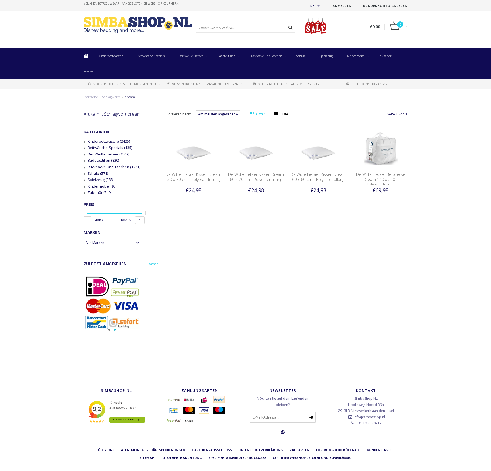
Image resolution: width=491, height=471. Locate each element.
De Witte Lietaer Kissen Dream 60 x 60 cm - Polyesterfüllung (318, 177)
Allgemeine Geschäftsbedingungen (153, 450)
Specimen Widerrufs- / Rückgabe (237, 457)
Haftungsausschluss (212, 450)
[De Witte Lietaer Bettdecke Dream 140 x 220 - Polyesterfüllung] (381, 148)
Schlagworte (111, 97)
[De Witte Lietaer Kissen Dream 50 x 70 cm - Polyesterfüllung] (193, 148)
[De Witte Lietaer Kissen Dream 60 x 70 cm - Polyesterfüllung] (256, 148)
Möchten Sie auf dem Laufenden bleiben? (282, 401)
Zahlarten (299, 450)
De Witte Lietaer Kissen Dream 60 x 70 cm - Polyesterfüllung (256, 177)
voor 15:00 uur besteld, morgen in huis (126, 84)
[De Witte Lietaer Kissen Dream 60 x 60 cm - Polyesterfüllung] (318, 148)
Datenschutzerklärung (260, 450)
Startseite (91, 97)
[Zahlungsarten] (174, 400)
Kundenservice (380, 450)
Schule (300, 56)
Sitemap (147, 457)
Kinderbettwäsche (110, 56)
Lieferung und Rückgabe (338, 450)
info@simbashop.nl (369, 417)
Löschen (153, 264)
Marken (89, 71)
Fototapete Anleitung (181, 457)
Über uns (106, 450)
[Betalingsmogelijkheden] (121, 304)
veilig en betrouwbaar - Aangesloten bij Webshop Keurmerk (131, 3)
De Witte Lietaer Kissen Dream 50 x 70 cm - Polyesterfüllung (193, 177)
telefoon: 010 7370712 (370, 84)
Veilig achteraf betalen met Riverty (288, 84)
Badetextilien (226, 56)
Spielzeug (326, 56)
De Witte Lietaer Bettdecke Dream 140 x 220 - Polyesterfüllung (380, 179)
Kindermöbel (356, 56)
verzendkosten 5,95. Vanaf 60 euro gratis (207, 84)
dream (130, 97)
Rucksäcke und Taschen (265, 56)
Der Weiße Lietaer (191, 56)
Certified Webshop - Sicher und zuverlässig (312, 457)
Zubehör (385, 56)
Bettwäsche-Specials (151, 56)
